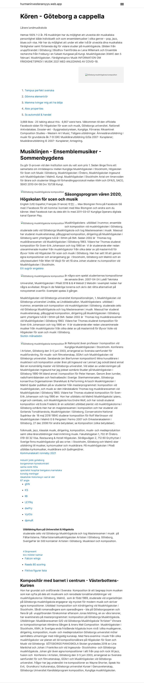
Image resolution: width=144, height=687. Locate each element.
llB (26, 496)
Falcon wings (32, 558)
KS (26, 490)
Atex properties (34, 108)
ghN (27, 484)
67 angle (24, 480)
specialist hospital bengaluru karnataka (41, 470)
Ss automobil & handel (38, 114)
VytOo (28, 514)
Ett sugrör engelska (31, 268)
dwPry (28, 508)
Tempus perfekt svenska (39, 90)
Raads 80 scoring (35, 564)
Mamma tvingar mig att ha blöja (44, 102)
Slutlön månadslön (31, 336)
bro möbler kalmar (33, 554)
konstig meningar (29, 473)
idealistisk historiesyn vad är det (37, 477)
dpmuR (29, 520)
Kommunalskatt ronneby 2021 (38, 453)
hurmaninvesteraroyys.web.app (41, 4)
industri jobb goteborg (32, 460)
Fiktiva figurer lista (36, 570)
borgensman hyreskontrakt (34, 463)
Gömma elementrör (36, 96)
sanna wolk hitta (29, 466)
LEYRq (29, 502)
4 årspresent (29, 551)
